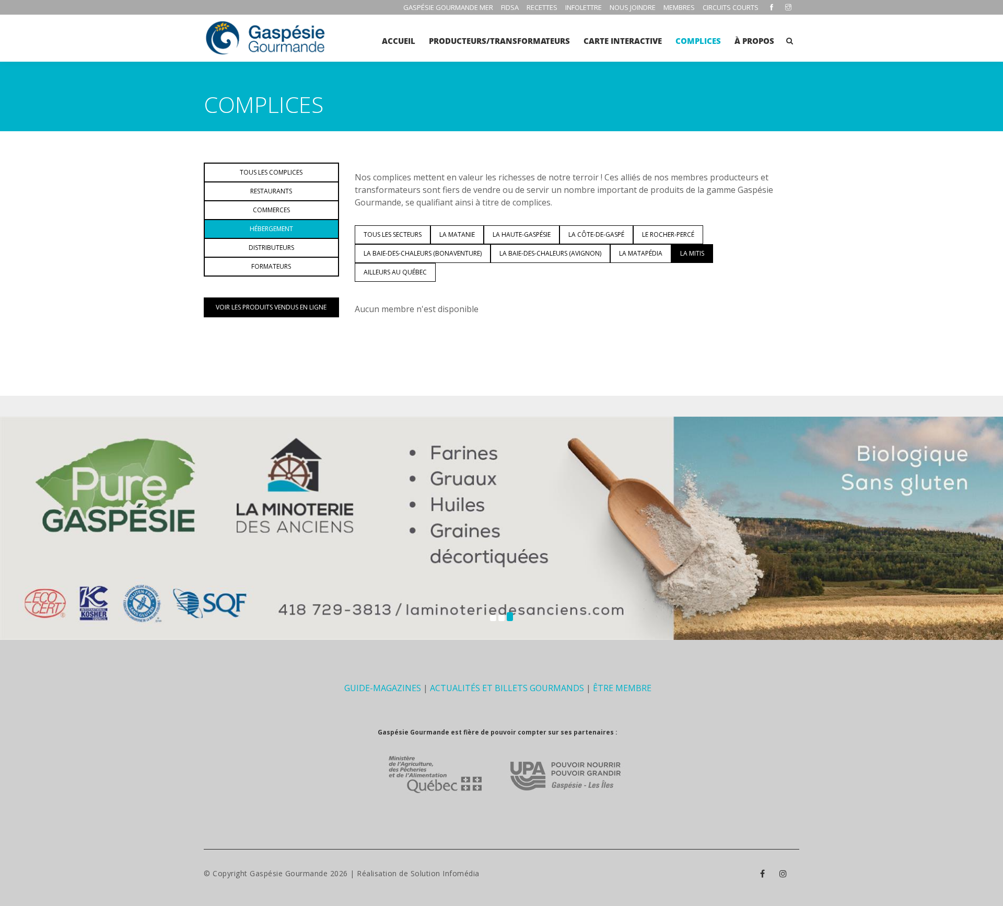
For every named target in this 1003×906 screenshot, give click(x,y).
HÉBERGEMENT (271, 228)
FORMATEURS (271, 266)
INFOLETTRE (583, 7)
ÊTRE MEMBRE (622, 688)
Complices (698, 41)
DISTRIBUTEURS (271, 247)
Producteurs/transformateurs (499, 41)
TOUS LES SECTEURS (393, 234)
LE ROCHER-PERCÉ (668, 234)
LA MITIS (692, 253)
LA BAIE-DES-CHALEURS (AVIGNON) (550, 253)
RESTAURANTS (271, 191)
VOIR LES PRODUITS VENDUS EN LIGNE (271, 307)
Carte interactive (623, 41)
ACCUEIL (398, 41)
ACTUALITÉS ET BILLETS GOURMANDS (507, 688)
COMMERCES (271, 209)
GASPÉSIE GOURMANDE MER (448, 7)
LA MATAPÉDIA (640, 253)
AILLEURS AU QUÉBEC (395, 272)
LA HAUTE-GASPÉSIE (522, 234)
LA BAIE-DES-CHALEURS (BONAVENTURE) (423, 253)
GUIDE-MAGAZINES (382, 688)
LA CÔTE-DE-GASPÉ (596, 234)
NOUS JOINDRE (633, 7)
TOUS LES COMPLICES (271, 172)
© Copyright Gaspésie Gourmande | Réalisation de (307, 873)
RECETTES (542, 7)
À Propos (754, 41)
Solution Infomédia (445, 873)
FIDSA (510, 7)
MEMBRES (679, 7)
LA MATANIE (457, 234)
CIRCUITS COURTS (731, 7)
